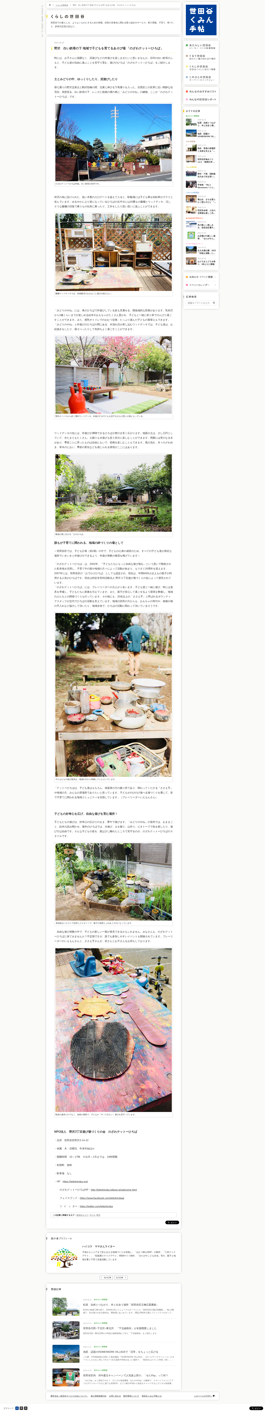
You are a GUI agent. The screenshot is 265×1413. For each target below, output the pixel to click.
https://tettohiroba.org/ (75, 1181)
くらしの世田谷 (62, 5)
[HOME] (50, 5)
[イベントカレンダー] (201, 285)
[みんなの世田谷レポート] (201, 99)
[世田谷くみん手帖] (201, 34)
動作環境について (131, 1396)
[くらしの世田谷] (201, 68)
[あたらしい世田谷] (201, 46)
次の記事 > (121, 1278)
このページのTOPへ (203, 1396)
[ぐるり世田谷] (201, 57)
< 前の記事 (106, 1278)
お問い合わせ (115, 1396)
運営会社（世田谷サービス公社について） (69, 1396)
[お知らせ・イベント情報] (201, 277)
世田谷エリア (82, 1215)
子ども (92, 1215)
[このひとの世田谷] (201, 78)
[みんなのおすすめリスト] (201, 91)
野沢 (98, 1215)
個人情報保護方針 (99, 1396)
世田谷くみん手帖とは (152, 1396)
